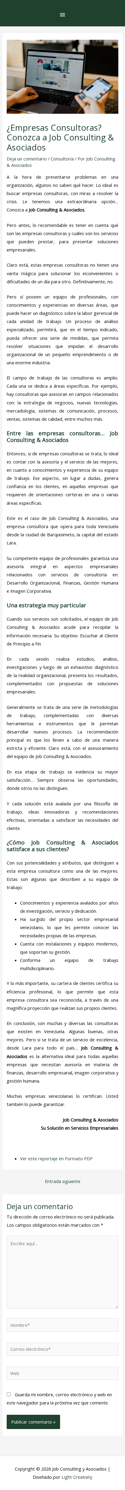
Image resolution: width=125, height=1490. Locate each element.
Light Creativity (77, 1477)
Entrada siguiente (62, 1181)
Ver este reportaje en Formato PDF (56, 1158)
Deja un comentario (27, 159)
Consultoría (62, 159)
